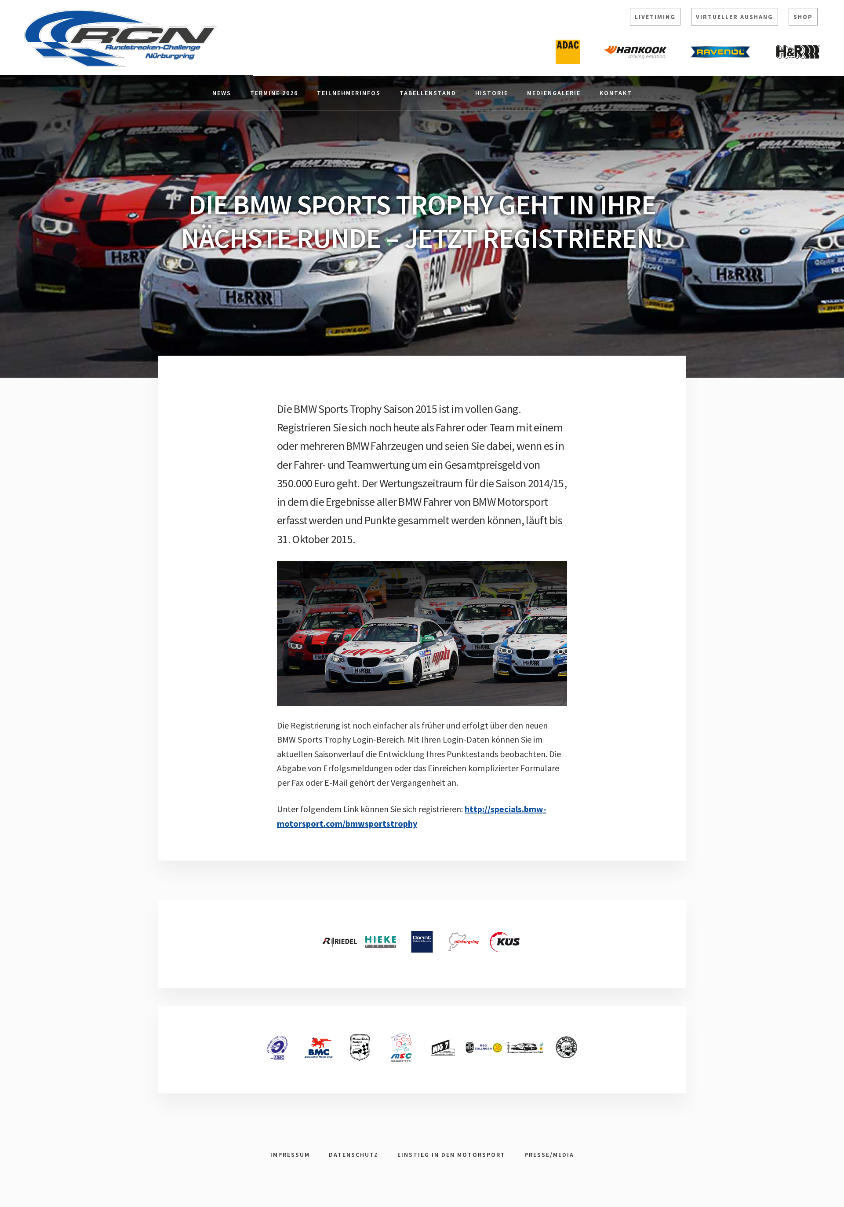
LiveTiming (655, 17)
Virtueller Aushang (734, 17)
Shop (803, 17)
